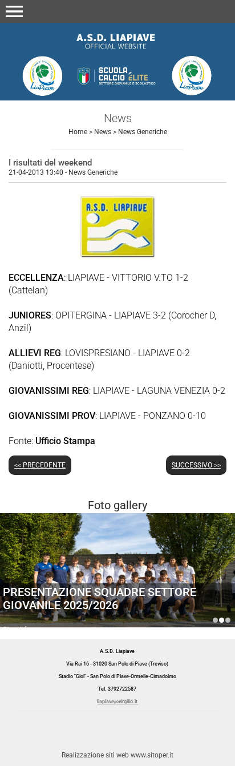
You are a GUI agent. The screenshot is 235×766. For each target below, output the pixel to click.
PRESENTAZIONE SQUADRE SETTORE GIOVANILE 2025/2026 (99, 598)
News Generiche (142, 132)
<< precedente (40, 465)
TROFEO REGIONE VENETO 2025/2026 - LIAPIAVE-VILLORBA (227, 620)
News (102, 132)
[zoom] (117, 256)
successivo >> (196, 465)
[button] (14, 11)
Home (77, 132)
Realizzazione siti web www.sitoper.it (117, 755)
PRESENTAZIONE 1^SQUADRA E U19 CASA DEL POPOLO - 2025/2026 (215, 620)
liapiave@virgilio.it (117, 701)
